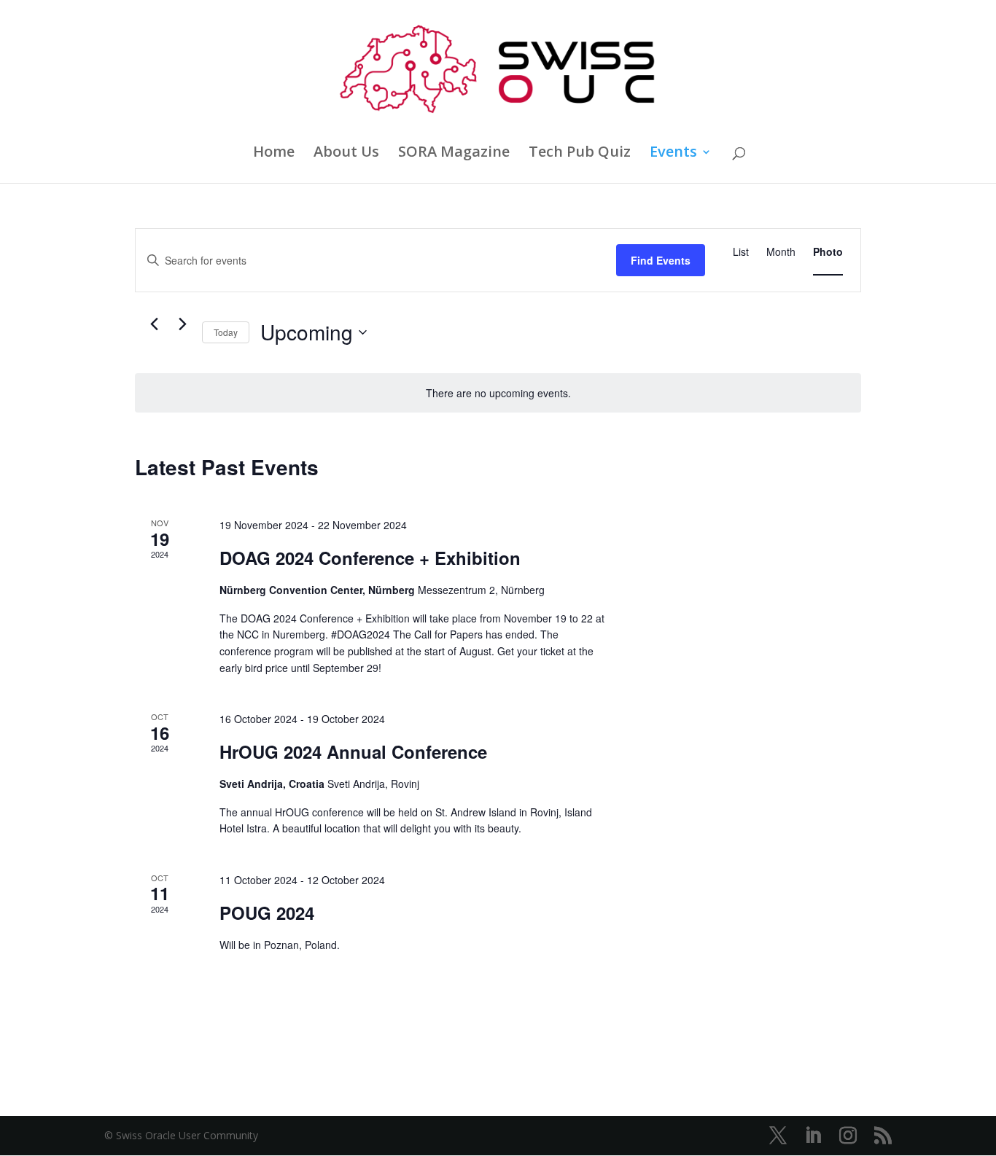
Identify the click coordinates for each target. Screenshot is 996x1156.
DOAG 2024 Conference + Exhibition (370, 557)
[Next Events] (182, 324)
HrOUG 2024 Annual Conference (353, 751)
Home (274, 154)
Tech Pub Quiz (580, 154)
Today (226, 332)
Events (673, 154)
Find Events (660, 260)
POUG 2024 (266, 912)
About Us (346, 154)
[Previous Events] (154, 324)
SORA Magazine (454, 154)
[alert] (498, 393)
